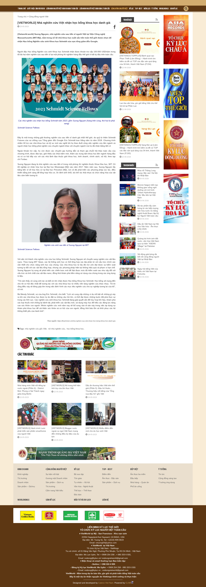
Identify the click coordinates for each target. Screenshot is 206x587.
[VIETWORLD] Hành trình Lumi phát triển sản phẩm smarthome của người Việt (32, 431)
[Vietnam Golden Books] (28, 515)
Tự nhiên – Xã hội (82, 482)
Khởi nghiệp (23, 474)
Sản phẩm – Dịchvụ (26, 486)
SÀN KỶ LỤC (50, 500)
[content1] (66, 343)
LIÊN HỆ (105, 500)
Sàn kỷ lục (174, 9)
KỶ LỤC (77, 469)
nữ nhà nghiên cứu (56, 329)
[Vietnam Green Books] (71, 515)
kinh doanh (23, 469)
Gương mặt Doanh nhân (56, 478)
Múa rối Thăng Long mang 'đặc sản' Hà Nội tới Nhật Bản (147, 173)
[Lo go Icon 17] (92, 515)
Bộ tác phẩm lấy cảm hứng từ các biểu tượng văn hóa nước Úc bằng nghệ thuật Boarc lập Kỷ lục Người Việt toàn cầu (148, 211)
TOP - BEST (107, 469)
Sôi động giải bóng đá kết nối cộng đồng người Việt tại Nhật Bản (148, 256)
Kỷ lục (131, 9)
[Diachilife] (114, 515)
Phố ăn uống (136, 486)
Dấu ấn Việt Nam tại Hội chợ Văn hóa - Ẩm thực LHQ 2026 (148, 226)
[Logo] (49, 515)
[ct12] (176, 145)
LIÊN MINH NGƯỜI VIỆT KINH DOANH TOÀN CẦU (62, 9)
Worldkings (164, 9)
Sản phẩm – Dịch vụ (55, 482)
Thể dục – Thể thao (83, 490)
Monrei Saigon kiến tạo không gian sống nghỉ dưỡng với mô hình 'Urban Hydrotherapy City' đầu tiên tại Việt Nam (147, 191)
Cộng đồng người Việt (119, 9)
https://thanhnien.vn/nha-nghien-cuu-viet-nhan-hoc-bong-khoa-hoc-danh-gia (86, 321)
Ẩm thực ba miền (137, 474)
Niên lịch (147, 9)
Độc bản (77, 494)
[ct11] (176, 93)
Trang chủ (22, 9)
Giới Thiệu (31, 9)
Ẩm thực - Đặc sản (110, 478)
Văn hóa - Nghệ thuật (83, 486)
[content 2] (66, 453)
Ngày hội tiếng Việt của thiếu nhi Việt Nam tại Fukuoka (147, 271)
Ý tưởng (154, 9)
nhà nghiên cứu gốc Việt (36, 329)
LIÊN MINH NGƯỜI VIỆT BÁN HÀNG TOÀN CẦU (94, 9)
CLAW (128, 583)
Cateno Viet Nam (105, 583)
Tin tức (161, 474)
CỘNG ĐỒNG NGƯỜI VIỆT (56, 469)
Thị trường (22, 478)
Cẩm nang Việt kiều (54, 490)
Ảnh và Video (40, 9)
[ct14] (176, 198)
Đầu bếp (134, 478)
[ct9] (176, 39)
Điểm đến (106, 474)
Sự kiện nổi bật (52, 474)
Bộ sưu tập (79, 474)
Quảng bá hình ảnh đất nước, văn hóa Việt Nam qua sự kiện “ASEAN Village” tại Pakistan (148, 242)
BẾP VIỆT (134, 469)
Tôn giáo (78, 478)
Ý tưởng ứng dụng (166, 482)
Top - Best (138, 9)
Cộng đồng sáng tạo (167, 478)
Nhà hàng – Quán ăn (139, 482)
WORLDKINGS (23, 500)
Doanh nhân (23, 482)
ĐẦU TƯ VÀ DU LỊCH (82, 500)
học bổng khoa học (75, 329)
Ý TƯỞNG (162, 469)
